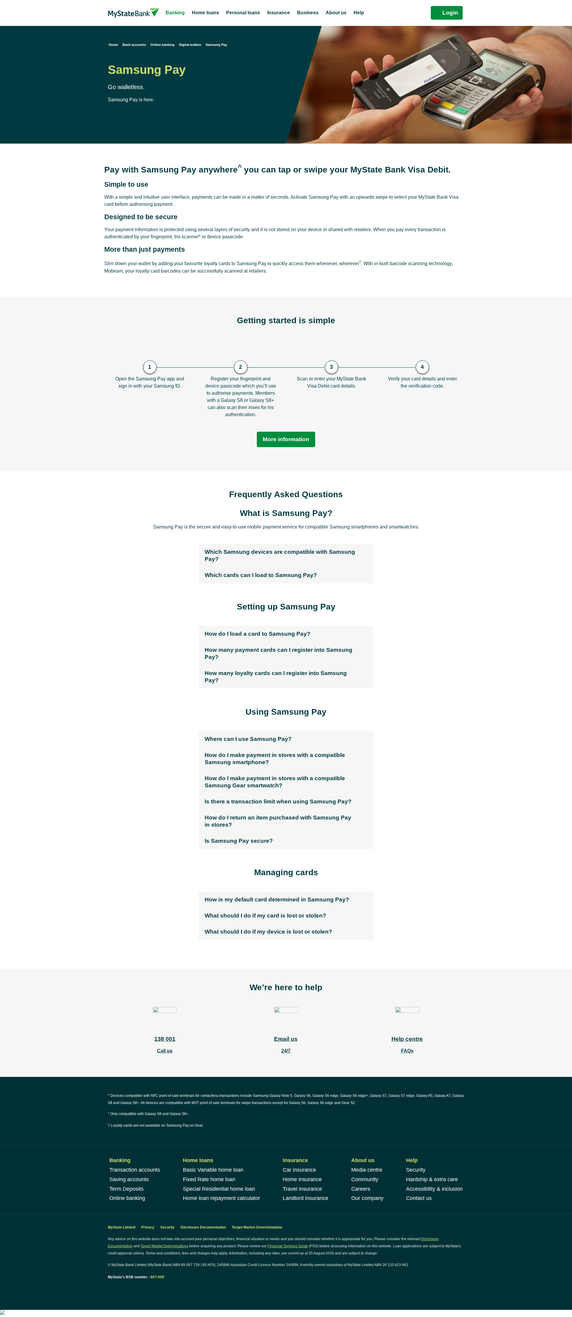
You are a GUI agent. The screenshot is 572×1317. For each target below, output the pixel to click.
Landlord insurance (305, 1198)
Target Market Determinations (257, 1227)
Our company (367, 1198)
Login (450, 13)
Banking (119, 1160)
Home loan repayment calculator (221, 1198)
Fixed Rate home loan (209, 1179)
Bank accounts (134, 44)
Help (412, 1160)
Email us (286, 1039)
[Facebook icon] (110, 1288)
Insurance (295, 1160)
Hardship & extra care (432, 1179)
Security (415, 1170)
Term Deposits (126, 1189)
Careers (360, 1189)
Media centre (366, 1170)
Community (364, 1179)
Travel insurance (302, 1189)
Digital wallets (190, 44)
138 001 (164, 1039)
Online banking (162, 44)
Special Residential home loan (219, 1189)
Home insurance (302, 1179)
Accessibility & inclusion (434, 1189)
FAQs (407, 1050)
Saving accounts (129, 1179)
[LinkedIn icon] (116, 1288)
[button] (286, 555)
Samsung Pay (216, 44)
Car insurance (299, 1170)
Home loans (198, 1160)
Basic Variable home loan (213, 1170)
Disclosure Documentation (203, 1227)
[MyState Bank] (133, 13)
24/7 (285, 1050)
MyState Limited (121, 1227)
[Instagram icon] (122, 1288)
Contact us (419, 1198)
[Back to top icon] (543, 1305)
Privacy (147, 1227)
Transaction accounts (134, 1170)
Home (113, 44)
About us (362, 1160)
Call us (164, 1050)
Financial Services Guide (288, 1246)
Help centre (407, 1039)
